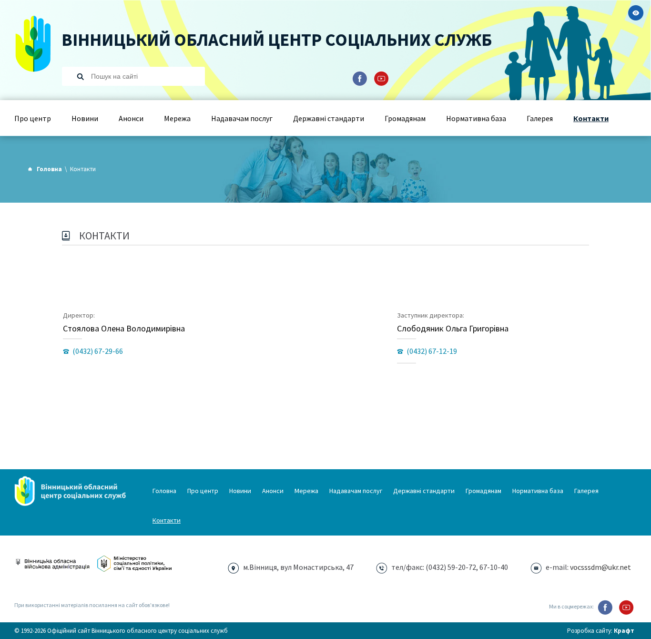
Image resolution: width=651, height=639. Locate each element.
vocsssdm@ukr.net (600, 567)
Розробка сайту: (600, 631)
